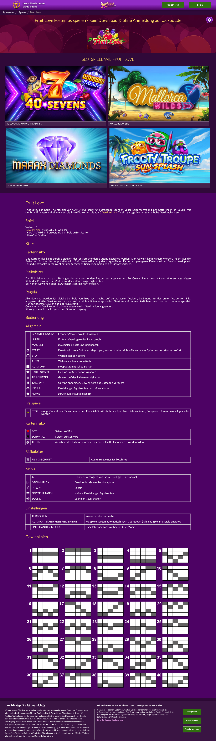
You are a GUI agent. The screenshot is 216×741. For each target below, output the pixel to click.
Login (200, 5)
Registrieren (173, 5)
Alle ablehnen (192, 720)
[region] (108, 721)
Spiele (22, 12)
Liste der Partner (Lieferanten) (110, 720)
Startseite (8, 12)
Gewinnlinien (109, 212)
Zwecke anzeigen (192, 729)
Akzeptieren (192, 712)
